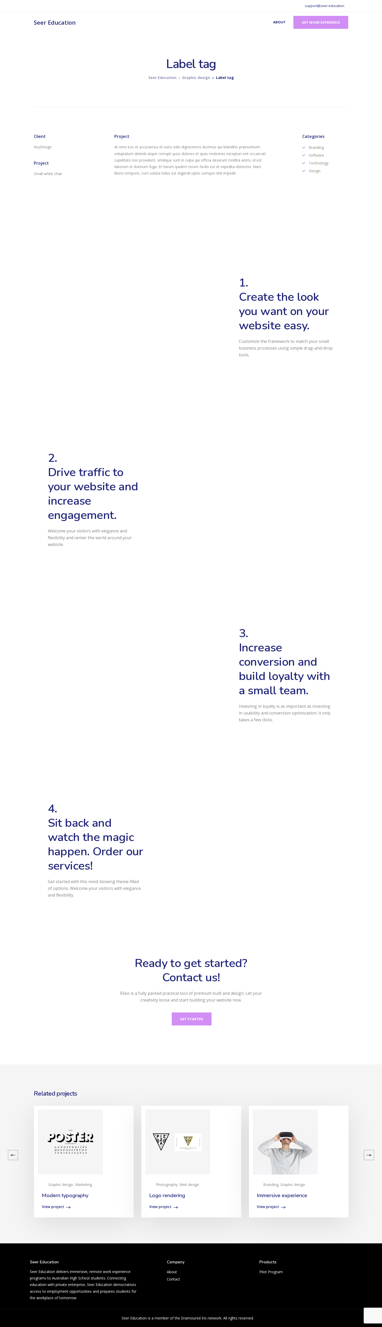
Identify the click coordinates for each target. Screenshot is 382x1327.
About (279, 22)
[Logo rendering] (177, 1141)
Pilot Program (271, 1271)
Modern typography (65, 1195)
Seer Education (55, 22)
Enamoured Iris (194, 1318)
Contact (173, 1279)
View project (53, 1207)
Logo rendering (167, 1195)
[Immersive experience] (285, 1141)
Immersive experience (282, 1195)
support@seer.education (324, 5)
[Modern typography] (70, 1141)
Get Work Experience (321, 22)
